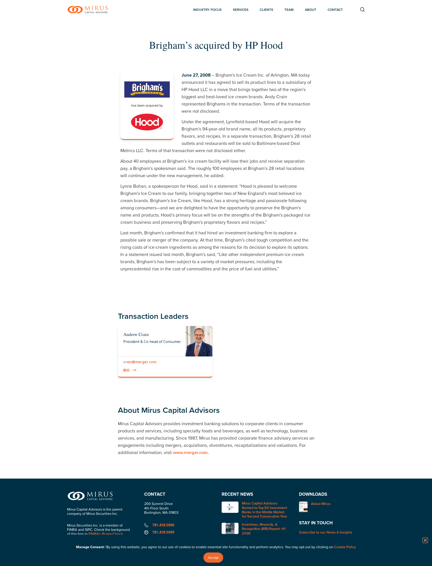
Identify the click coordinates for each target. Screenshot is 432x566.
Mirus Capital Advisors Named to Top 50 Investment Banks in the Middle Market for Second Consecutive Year (264, 510)
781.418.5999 (163, 532)
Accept (213, 557)
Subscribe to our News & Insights (325, 532)
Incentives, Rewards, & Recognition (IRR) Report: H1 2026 (263, 529)
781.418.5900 (163, 525)
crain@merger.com (139, 361)
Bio (126, 370)
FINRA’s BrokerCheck (105, 533)
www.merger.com (190, 452)
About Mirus (321, 504)
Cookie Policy (345, 547)
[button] (425, 540)
